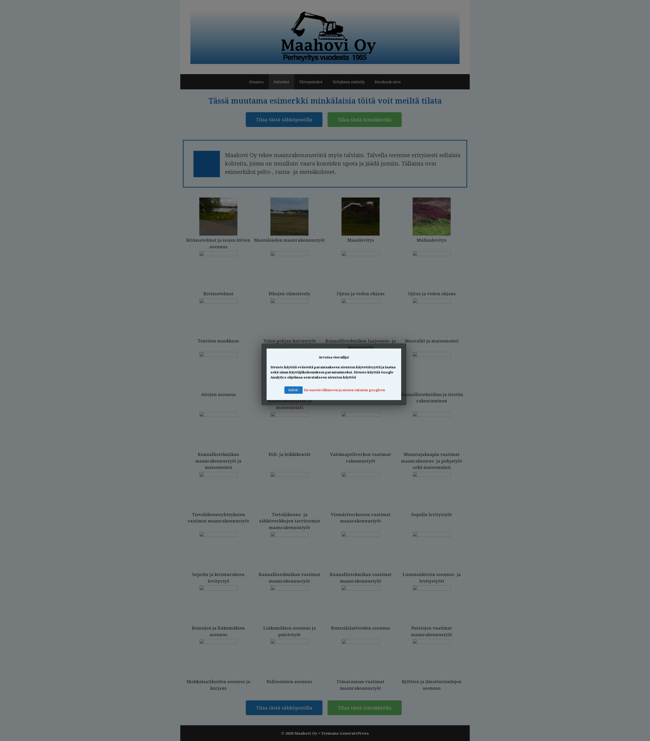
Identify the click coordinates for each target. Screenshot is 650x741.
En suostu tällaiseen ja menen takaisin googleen (344, 390)
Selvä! (293, 390)
